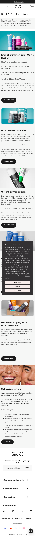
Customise (17, 282)
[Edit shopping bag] (32, 6)
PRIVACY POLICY (19, 518)
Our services (10, 488)
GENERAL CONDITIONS (7, 518)
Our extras (9, 496)
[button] (31, 531)
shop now (9, 100)
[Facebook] (31, 511)
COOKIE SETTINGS (17, 523)
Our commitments (13, 479)
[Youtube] (22, 511)
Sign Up (7, 442)
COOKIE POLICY (29, 518)
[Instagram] (13, 511)
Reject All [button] (18, 286)
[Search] (8, 6)
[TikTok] (4, 511)
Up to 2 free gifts (18, 2)
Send (27, 468)
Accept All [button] (17, 291)
